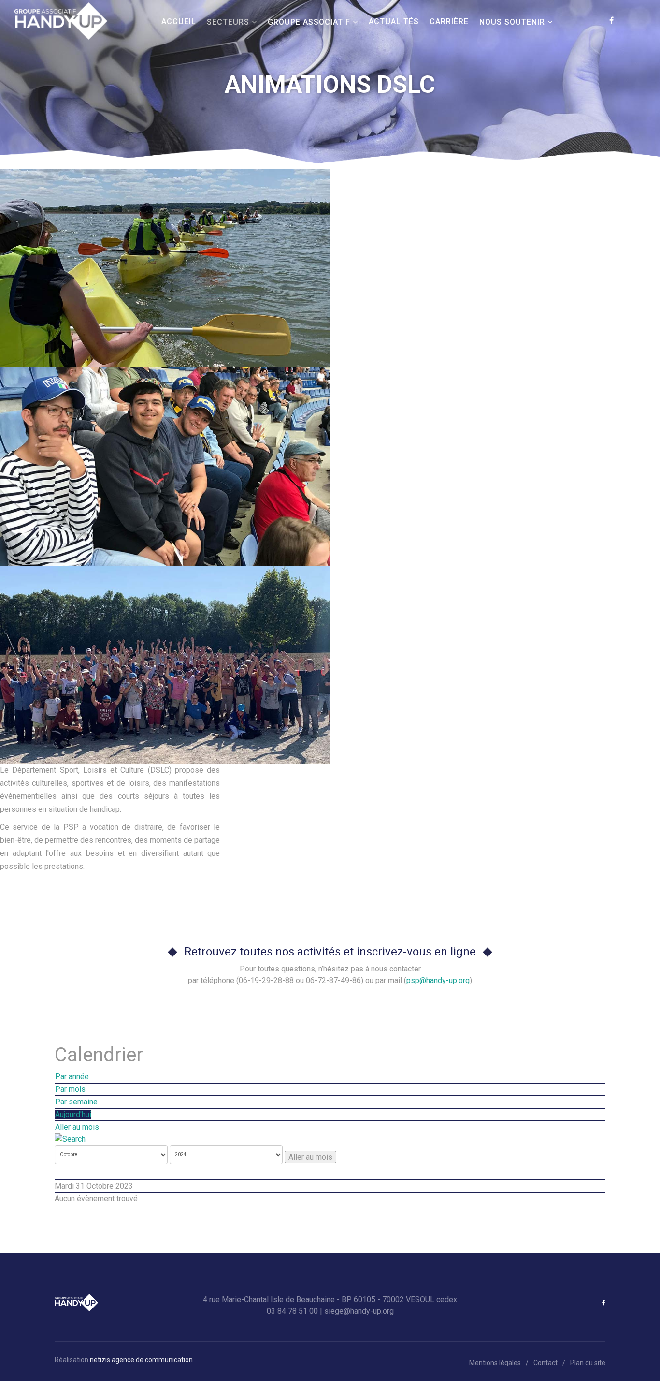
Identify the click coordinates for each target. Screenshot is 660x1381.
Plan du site (587, 1362)
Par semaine (76, 1101)
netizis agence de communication (141, 1360)
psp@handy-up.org (438, 980)
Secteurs (228, 22)
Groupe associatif (309, 22)
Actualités (394, 21)
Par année (72, 1076)
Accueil (178, 21)
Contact (545, 1362)
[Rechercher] (330, 1139)
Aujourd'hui (73, 1114)
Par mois (70, 1089)
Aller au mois (77, 1126)
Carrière (449, 21)
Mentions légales (495, 1362)
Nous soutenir (512, 22)
